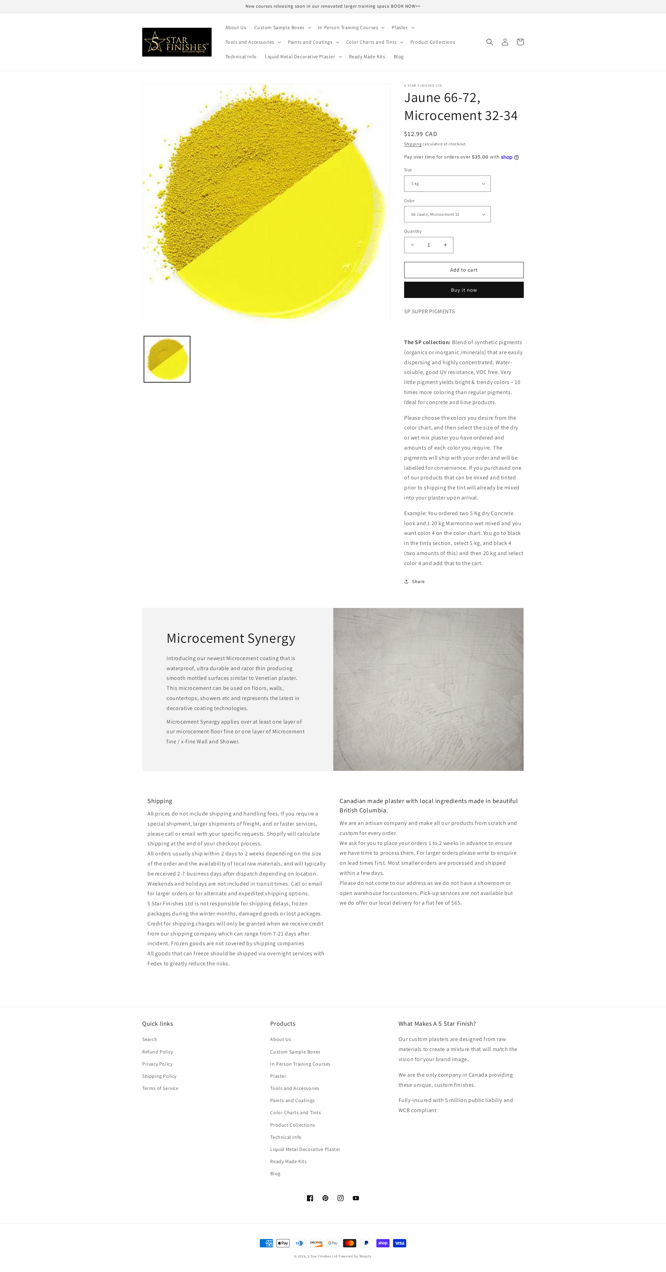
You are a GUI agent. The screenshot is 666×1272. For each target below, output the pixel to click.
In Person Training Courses (300, 1064)
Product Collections (292, 1125)
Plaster (278, 1076)
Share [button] (418, 581)
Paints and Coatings (292, 1100)
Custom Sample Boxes (295, 1052)
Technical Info (285, 1137)
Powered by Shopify (355, 1256)
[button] (282, 27)
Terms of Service (160, 1088)
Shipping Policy (159, 1076)
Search (149, 1039)
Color (409, 201)
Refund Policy (157, 1052)
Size (408, 170)
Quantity (412, 231)
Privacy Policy (157, 1064)
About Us (280, 1039)
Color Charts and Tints (295, 1112)
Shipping (413, 143)
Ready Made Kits (288, 1161)
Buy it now (464, 290)
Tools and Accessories (294, 1088)
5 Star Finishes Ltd (323, 1256)
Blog (275, 1173)
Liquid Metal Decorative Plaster (305, 1149)
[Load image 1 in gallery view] (167, 359)
